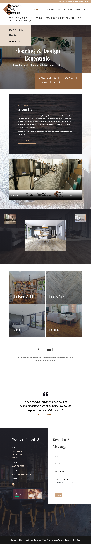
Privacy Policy (46, 540)
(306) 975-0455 (18, 466)
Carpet (78, 9)
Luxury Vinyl (61, 9)
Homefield (76, 540)
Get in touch (27, 140)
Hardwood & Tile (48, 9)
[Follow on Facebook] (13, 484)
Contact (85, 9)
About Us (37, 9)
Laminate (70, 9)
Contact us (14, 41)
